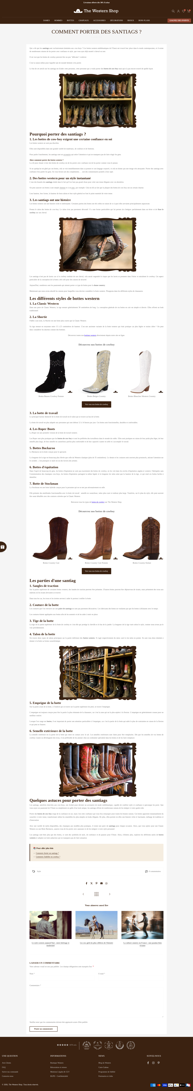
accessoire (67, 155)
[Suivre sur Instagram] (153, 1063)
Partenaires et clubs (105, 1076)
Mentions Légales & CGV (60, 1072)
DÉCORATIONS (116, 20)
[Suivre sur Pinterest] (158, 1063)
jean (73, 188)
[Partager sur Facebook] (86, 883)
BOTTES (70, 20)
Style (39, 871)
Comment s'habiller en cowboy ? (48, 857)
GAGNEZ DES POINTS (179, 20)
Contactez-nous (7, 1076)
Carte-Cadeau (103, 1067)
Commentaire (35, 985)
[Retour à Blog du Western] (96, 894)
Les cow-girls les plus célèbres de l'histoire (96, 943)
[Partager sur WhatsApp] (106, 883)
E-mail (101, 974)
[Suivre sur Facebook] (148, 1063)
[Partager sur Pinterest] (96, 883)
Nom (32, 974)
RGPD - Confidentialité (59, 1076)
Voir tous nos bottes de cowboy (96, 404)
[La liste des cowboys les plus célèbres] (109, 894)
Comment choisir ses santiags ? (47, 853)
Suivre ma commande (10, 1072)
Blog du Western (104, 1063)
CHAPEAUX (84, 20)
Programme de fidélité (106, 1072)
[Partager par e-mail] (101, 883)
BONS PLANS (144, 20)
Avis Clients (6, 1063)
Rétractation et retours (58, 1067)
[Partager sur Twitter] (91, 883)
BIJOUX (130, 20)
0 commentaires (155, 871)
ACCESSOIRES (99, 20)
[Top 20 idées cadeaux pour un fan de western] (83, 894)
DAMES (46, 20)
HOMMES (58, 20)
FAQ (4, 1067)
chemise (63, 188)
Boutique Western (56, 1063)
